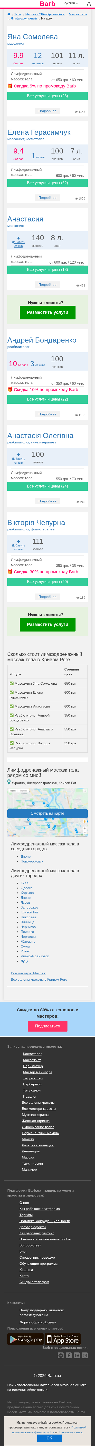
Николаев (28, 917)
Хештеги (26, 1270)
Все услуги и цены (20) (47, 582)
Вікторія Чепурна (36, 524)
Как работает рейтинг (36, 1233)
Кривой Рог (29, 912)
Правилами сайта (69, 1432)
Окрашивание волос (38, 1127)
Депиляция (31, 1151)
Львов (25, 902)
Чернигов (28, 927)
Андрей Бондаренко (41, 342)
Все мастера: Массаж (28, 973)
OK (49, 1438)
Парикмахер (33, 1066)
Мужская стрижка (35, 1115)
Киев (24, 883)
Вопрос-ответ (30, 1245)
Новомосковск (32, 861)
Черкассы (28, 936)
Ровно (25, 951)
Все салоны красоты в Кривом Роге (39, 979)
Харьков (27, 893)
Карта (24, 1276)
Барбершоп (32, 1084)
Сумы (25, 946)
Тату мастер (33, 1078)
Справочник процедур (37, 1257)
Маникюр (29, 1169)
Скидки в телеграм (34, 1282)
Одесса (27, 888)
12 (38, 55)
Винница (28, 922)
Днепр (26, 856)
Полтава (27, 932)
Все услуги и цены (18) (47, 270)
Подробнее (47, 111)
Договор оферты (32, 1227)
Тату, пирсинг (32, 1163)
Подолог (30, 1096)
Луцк (24, 961)
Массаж (28, 1157)
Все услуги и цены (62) (47, 183)
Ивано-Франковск (35, 956)
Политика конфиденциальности (44, 1221)
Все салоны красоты (38, 1102)
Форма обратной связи (37, 1322)
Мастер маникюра (37, 1072)
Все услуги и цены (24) (47, 486)
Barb (47, 3)
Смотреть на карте (47, 813)
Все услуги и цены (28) (47, 96)
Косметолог (32, 1054)
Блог (23, 1251)
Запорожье (29, 907)
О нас (24, 1203)
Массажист (32, 1060)
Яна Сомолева (32, 39)
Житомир (28, 941)
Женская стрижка (36, 1121)
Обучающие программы (38, 1263)
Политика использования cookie (45, 1239)
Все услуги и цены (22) (47, 399)
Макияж (28, 1139)
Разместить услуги (47, 312)
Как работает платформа (39, 1209)
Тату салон (32, 1090)
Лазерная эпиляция (38, 1145)
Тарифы (26, 1215)
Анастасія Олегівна (40, 437)
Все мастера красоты (39, 1109)
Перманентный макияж (40, 1133)
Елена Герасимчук (38, 134)
